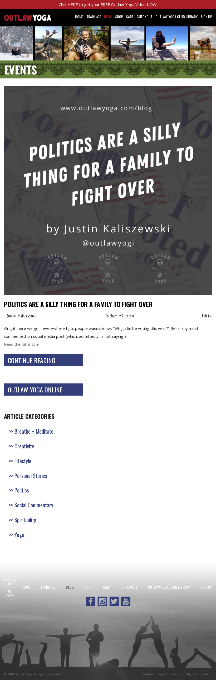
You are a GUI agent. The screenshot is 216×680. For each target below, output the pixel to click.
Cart (130, 16)
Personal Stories (30, 475)
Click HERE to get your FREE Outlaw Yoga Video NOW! (108, 4)
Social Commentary (33, 505)
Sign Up (206, 16)
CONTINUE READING (31, 360)
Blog (108, 16)
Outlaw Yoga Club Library (176, 16)
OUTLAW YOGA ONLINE (35, 389)
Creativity (24, 446)
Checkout (145, 16)
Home (79, 16)
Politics (207, 315)
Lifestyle (22, 461)
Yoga (19, 534)
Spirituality (25, 519)
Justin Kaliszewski (21, 315)
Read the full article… (23, 344)
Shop (119, 16)
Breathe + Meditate (33, 431)
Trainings (93, 16)
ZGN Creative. (202, 674)
